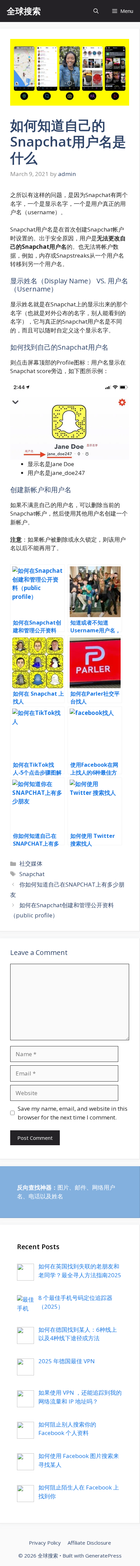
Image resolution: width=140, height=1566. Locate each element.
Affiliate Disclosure (89, 1542)
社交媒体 (30, 863)
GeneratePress (103, 1555)
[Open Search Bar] (96, 11)
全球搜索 (24, 11)
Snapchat (32, 874)
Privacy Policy (45, 1542)
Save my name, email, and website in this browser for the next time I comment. (72, 1113)
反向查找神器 (34, 1187)
